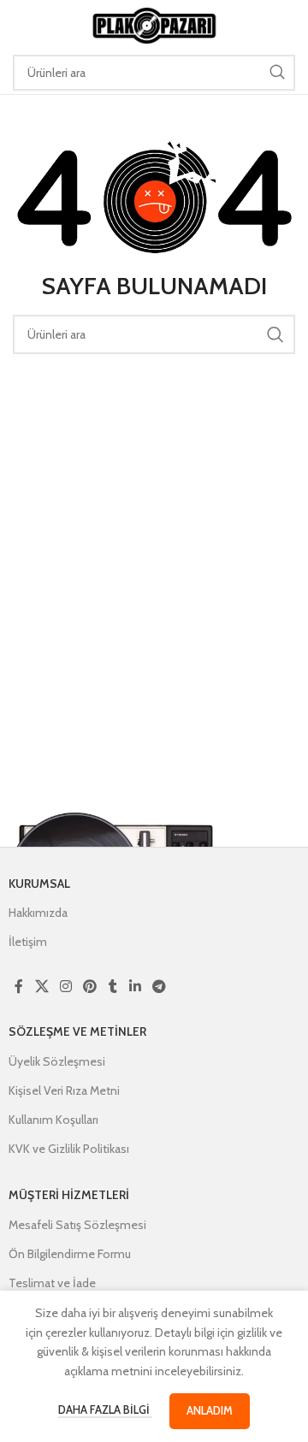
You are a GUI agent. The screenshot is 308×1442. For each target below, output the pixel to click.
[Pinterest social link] (90, 986)
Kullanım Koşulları (53, 1119)
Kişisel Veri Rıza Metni (64, 1090)
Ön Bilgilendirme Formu (70, 1254)
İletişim (28, 941)
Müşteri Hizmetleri (69, 1195)
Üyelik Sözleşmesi (57, 1061)
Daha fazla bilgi (105, 1409)
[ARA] (277, 73)
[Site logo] (154, 24)
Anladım (210, 1410)
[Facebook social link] (19, 986)
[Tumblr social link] (113, 986)
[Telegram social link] (158, 986)
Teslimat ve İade (52, 1283)
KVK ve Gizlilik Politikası (69, 1148)
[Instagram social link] (65, 986)
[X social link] (41, 986)
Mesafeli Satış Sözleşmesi (77, 1224)
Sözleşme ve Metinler (77, 1031)
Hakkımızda (38, 912)
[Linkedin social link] (134, 986)
